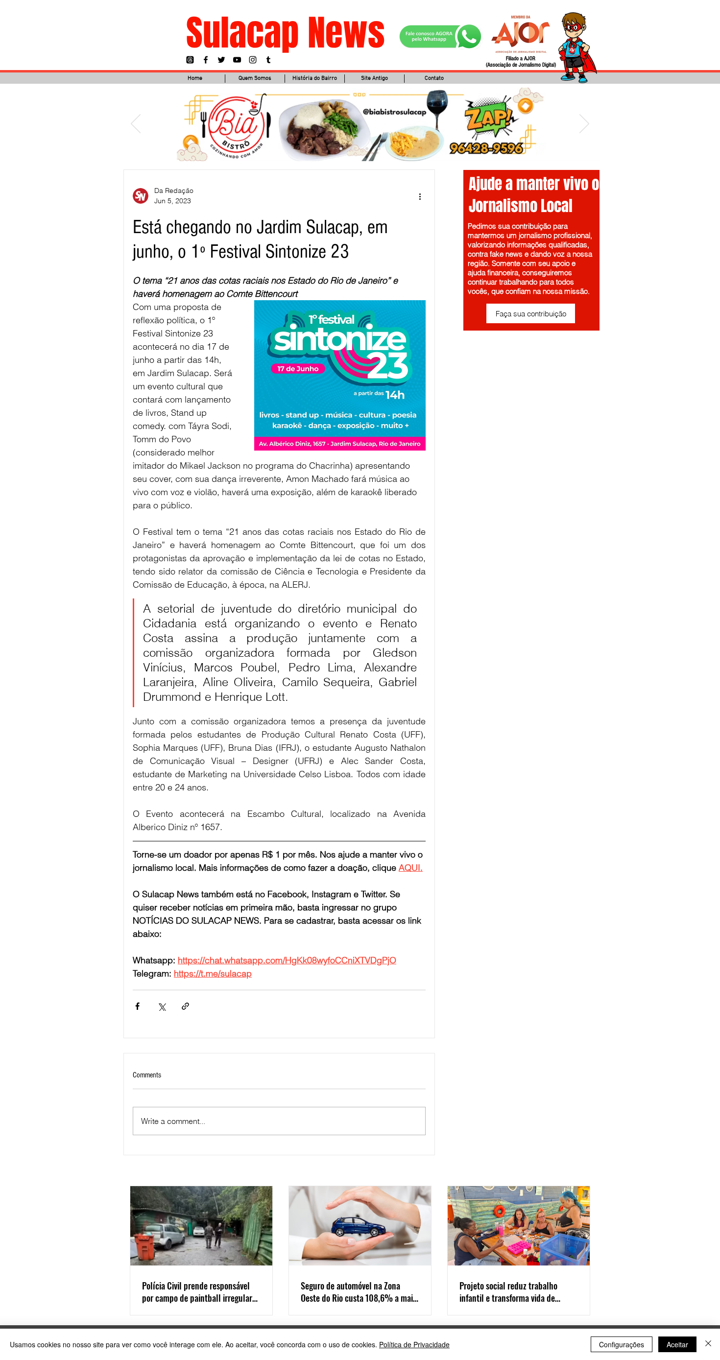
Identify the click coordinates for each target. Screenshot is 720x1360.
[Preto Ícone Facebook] (206, 60)
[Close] (708, 1344)
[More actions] (420, 196)
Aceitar (677, 1344)
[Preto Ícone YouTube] (237, 60)
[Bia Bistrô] (353, 148)
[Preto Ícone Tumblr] (268, 60)
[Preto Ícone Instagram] (253, 60)
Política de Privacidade (414, 1344)
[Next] (584, 124)
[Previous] (136, 124)
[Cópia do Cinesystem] (340, 148)
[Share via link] (185, 1006)
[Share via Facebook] (137, 1006)
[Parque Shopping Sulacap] (366, 148)
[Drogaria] (379, 148)
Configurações (621, 1344)
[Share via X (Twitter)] (161, 1006)
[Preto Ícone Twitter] (221, 60)
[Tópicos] (190, 60)
